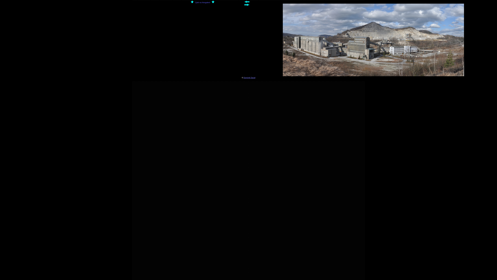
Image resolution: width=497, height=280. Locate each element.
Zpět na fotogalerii (202, 2)
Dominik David (249, 78)
